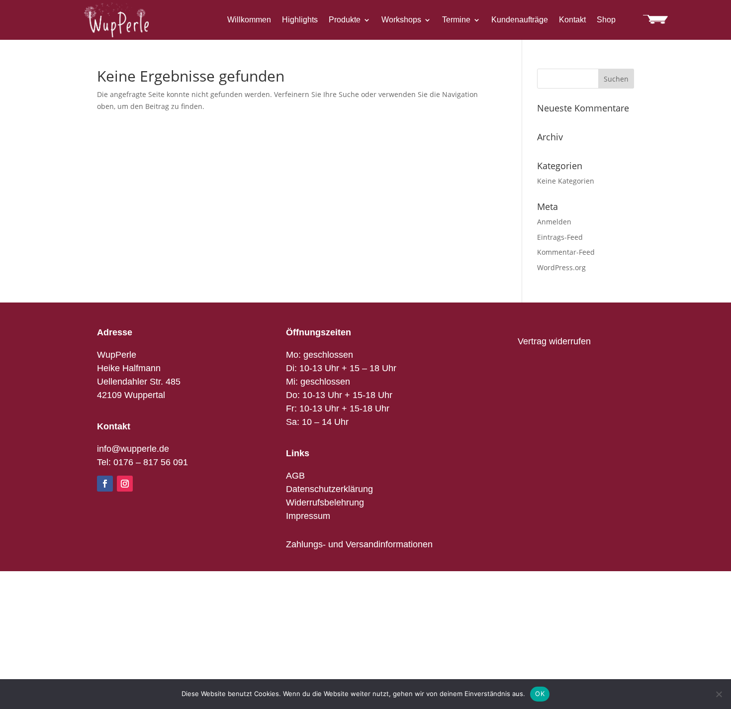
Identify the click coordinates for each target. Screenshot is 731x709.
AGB (295, 476)
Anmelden (554, 221)
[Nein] (719, 694)
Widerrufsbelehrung (325, 502)
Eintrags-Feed (560, 237)
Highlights (300, 20)
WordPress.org (561, 267)
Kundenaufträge (519, 20)
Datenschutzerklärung (329, 489)
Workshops (401, 20)
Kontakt (572, 20)
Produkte (345, 20)
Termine (456, 20)
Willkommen (249, 20)
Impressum (308, 516)
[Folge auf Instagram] (125, 484)
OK (540, 694)
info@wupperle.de (133, 449)
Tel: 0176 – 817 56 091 (142, 462)
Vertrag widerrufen (554, 341)
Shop (606, 20)
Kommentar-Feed (566, 252)
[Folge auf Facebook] (105, 484)
